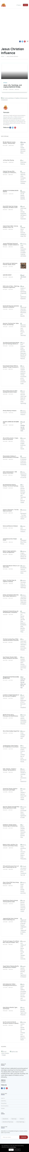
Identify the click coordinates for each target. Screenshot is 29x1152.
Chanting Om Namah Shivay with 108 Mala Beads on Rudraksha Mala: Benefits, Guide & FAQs (10, 612)
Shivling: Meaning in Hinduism (9, 410)
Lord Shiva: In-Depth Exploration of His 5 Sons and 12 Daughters (11, 695)
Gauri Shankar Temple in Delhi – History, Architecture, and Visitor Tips (10, 658)
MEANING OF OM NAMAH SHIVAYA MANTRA (10, 191)
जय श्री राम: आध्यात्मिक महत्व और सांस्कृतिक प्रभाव (11, 422)
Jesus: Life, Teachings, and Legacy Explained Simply (12, 86)
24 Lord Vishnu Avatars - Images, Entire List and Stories (10, 438)
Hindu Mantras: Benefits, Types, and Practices (10, 1008)
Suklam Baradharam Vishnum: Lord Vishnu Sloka (11, 566)
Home (2, 56)
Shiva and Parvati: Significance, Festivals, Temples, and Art (10, 264)
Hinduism (22, 1118)
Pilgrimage (14, 1118)
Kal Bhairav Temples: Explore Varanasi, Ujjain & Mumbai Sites (10, 825)
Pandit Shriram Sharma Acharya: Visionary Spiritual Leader (10, 901)
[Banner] (14, 99)
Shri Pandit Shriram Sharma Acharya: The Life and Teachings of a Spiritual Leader (11, 486)
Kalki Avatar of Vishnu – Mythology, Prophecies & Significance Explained (11, 287)
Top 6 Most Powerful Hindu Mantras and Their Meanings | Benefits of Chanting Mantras (11, 344)
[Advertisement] (14, 24)
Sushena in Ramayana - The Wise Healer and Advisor (11, 510)
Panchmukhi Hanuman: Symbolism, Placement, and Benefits (11, 306)
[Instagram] (22, 41)
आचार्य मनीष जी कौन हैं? (7, 275)
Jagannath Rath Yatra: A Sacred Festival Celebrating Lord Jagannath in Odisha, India (10, 920)
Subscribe (23, 1137)
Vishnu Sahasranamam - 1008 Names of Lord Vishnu (10, 472)
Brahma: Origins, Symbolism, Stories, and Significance (9, 551)
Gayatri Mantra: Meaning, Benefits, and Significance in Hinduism (11, 966)
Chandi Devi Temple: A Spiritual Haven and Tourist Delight (10, 789)
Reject (11, 1149)
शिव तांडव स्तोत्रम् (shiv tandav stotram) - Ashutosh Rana (9, 143)
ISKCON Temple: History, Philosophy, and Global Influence (10, 715)
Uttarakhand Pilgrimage (8, 1121)
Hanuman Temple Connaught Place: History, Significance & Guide (11, 807)
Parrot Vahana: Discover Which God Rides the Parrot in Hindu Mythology (10, 392)
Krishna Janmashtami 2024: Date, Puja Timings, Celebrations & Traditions (11, 596)
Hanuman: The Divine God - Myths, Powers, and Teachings (11, 324)
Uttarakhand (5, 1118)
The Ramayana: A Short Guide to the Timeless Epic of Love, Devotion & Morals (11, 747)
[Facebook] (20, 41)
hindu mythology (20, 1121)
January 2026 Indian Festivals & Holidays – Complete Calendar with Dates (11, 245)
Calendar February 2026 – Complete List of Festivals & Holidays (9, 172)
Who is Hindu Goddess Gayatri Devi (11, 731)
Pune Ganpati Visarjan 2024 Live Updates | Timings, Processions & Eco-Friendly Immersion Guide (10, 367)
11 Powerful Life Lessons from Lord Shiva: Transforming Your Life (11, 866)
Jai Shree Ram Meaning (8, 160)
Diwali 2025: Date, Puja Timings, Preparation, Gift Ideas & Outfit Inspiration (10, 207)
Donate (25, 4)
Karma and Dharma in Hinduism (10, 526)
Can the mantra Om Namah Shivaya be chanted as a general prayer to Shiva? (10, 1023)
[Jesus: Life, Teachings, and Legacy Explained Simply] (14, 71)
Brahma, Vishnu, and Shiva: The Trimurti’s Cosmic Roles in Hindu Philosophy (10, 846)
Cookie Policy (13, 1147)
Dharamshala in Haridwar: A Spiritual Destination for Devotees (11, 456)
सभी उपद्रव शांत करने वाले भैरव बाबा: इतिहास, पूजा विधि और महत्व (11, 677)
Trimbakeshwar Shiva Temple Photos (10, 539)
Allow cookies (17, 1149)
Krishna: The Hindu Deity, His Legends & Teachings (9, 581)
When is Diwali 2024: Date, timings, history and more (11, 883)
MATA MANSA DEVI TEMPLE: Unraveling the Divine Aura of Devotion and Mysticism (9, 985)
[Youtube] (25, 41)
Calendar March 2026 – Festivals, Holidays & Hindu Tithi (10, 226)
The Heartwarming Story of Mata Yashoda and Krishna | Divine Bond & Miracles (11, 640)
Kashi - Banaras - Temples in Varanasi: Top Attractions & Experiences (9, 770)
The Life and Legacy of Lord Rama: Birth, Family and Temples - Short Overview (11, 942)
